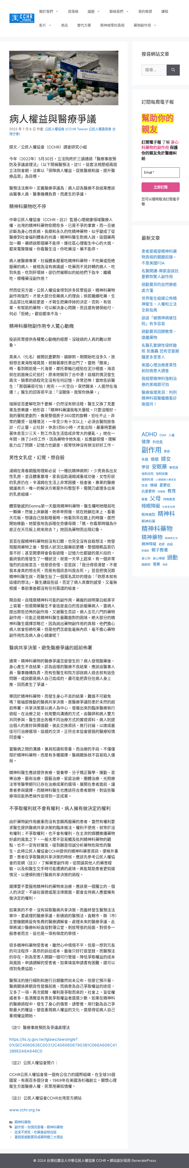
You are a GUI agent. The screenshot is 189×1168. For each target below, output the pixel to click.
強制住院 (148, 473)
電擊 (156, 564)
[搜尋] (173, 70)
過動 (172, 557)
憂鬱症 (165, 485)
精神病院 (148, 515)
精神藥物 (152, 537)
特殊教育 (169, 499)
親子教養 (159, 550)
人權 (171, 435)
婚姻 (155, 459)
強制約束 (148, 479)
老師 (162, 544)
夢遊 (167, 451)
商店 (64, 25)
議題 (91, 11)
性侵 (145, 485)
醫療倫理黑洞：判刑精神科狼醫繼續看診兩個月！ (159, 398)
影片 (42, 25)
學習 (145, 467)
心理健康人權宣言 (166, 479)
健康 (146, 441)
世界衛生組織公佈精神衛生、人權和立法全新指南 (159, 304)
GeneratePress (143, 1160)
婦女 (166, 459)
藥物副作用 (142, 25)
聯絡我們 (116, 11)
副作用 (19, 1127)
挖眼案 (161, 491)
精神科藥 (148, 521)
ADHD (149, 434)
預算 (165, 564)
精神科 (166, 513)
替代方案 (84, 25)
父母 (155, 498)
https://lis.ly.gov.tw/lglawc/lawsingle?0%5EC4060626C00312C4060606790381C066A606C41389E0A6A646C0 (63, 1045)
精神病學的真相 (112, 25)
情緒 (153, 485)
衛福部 (145, 550)
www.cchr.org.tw (24, 1110)
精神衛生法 (171, 538)
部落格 (73, 11)
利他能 (158, 442)
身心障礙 (159, 558)
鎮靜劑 (146, 564)
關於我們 (46, 11)
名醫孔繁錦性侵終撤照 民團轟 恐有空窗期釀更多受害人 (160, 351)
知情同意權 (35, 1127)
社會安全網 (168, 506)
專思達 (173, 467)
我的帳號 (145, 11)
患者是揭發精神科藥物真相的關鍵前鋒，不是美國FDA (159, 257)
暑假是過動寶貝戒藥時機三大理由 (39, 1137)
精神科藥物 (23, 1122)
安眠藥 (159, 466)
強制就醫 (162, 473)
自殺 (170, 544)
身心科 (146, 558)
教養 (145, 499)
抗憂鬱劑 (148, 491)
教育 (172, 491)
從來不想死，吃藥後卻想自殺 (35, 1132)
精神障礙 (149, 544)
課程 (164, 11)
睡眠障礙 (151, 506)
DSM (162, 435)
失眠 (145, 459)
